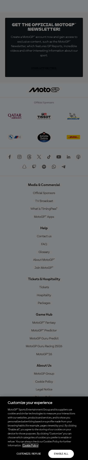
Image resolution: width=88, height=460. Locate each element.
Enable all (61, 454)
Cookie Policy (30, 445)
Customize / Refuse (29, 454)
